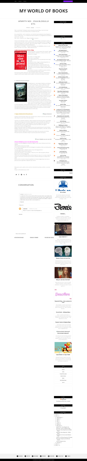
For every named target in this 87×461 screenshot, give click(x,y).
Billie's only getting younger (63, 92)
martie (58, 424)
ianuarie (58, 442)
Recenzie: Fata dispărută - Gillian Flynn (63, 433)
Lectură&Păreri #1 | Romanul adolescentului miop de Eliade (63, 157)
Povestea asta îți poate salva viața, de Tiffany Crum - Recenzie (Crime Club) (63, 47)
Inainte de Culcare (63, 376)
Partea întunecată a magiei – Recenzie (63, 60)
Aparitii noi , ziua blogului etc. (62, 427)
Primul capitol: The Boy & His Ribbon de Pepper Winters (63, 65)
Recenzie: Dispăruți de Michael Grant (63, 439)
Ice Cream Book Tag (63, 152)
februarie (59, 425)
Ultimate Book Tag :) (63, 144)
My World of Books (43, 11)
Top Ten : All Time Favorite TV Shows (64, 437)
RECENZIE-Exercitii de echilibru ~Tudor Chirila (63, 140)
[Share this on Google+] (18, 174)
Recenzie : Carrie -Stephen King (63, 428)
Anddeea (63, 134)
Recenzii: (57, 391)
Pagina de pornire (34, 237)
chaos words (63, 155)
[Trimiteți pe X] (15, 174)
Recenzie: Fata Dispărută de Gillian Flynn (64, 430)
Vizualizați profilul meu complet (63, 401)
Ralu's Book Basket (63, 72)
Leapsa (63, 371)
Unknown (25, 208)
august (58, 418)
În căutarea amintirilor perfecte (63, 73)
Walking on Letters (63, 125)
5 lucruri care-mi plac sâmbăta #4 (63, 135)
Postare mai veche (49, 237)
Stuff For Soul (63, 138)
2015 (56, 416)
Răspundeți (22, 201)
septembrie (59, 417)
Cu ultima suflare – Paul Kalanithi (63, 88)
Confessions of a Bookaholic (63, 109)
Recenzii (63, 369)
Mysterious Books (63, 69)
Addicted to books (63, 82)
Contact (62, 391)
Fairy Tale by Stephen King (63, 51)
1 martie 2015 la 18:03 (33, 208)
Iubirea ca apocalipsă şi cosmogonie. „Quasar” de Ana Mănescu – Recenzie (63, 127)
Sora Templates (39, 459)
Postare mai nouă (19, 237)
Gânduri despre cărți (63, 77)
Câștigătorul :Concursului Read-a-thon (63, 435)
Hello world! (63, 101)
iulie (57, 420)
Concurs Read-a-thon (61, 441)
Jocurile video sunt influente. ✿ (63, 122)
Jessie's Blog (63, 104)
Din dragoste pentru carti (63, 59)
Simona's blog (63, 63)
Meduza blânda (63, 130)
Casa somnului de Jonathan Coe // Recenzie (63, 117)
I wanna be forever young (63, 147)
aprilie (58, 423)
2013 (56, 445)
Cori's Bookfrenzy (63, 87)
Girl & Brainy (63, 121)
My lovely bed (63, 69)
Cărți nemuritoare (63, 54)
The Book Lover (63, 160)
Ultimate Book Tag (63, 148)
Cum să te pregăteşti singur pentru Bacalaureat (63, 83)
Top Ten (63, 382)
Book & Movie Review (63, 380)
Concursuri (67, 388)
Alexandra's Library (63, 143)
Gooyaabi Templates (50, 459)
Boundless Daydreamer (63, 91)
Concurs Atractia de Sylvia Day (63, 131)
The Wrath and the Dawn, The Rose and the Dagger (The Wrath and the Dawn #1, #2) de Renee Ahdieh (63, 112)
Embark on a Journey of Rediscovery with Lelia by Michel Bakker (63, 56)
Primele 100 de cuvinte (63, 373)
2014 (56, 444)
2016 (56, 414)
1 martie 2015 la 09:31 (28, 194)
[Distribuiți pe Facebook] (26, 174)
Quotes (63, 378)
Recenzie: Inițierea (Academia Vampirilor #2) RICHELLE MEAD (63, 97)
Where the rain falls (63, 45)
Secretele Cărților (63, 100)
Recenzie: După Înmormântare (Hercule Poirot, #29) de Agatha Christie (63, 163)
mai (57, 421)
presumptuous (63, 151)
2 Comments (37, 27)
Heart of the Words (63, 95)
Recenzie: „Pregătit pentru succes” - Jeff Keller (63, 78)
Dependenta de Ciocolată (63, 116)
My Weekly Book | (63, 50)
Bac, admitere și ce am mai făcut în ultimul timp (63, 106)
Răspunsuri (21, 205)
